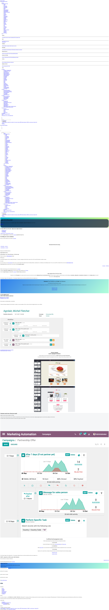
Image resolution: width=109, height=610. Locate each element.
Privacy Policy (4, 592)
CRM (3, 41)
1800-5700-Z (5, 604)
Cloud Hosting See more (4, 247)
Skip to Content (2, 0)
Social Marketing (4, 49)
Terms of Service (4, 591)
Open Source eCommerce (12, 609)
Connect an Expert (54, 289)
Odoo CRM (41, 547)
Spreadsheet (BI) (13, 37)
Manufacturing (7, 57)
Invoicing (6, 37)
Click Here (14, 234)
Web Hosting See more (4, 246)
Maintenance (14, 57)
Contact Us (3, 123)
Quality (17, 57)
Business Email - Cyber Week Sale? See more (6, 233)
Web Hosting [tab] (4, 231)
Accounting (3, 37)
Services (3, 590)
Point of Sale (7, 41)
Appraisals (12, 53)
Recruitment (6, 53)
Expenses (9, 37)
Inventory (3, 57)
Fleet (17, 53)
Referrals (15, 53)
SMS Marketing (13, 49)
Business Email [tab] (4, 230)
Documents (17, 37)
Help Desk (12, 62)
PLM (9, 57)
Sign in (3, 215)
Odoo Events (64, 544)
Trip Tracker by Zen (70, 262)
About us (3, 589)
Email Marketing (9, 49)
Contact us (3, 593)
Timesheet (5, 62)
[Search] (10, 132)
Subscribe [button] (9, 568)
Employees (3, 53)
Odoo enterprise (10, 262)
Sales (4, 41)
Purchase (12, 57)
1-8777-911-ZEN (4, 603)
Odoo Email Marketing (58, 544)
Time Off (10, 53)
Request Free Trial (4, 297)
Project (3, 62)
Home (3, 588)
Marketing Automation (19, 49)
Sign (19, 37)
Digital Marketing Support (3, 350)
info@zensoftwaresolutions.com (6, 602)
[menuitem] (5, 3)
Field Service (9, 62)
